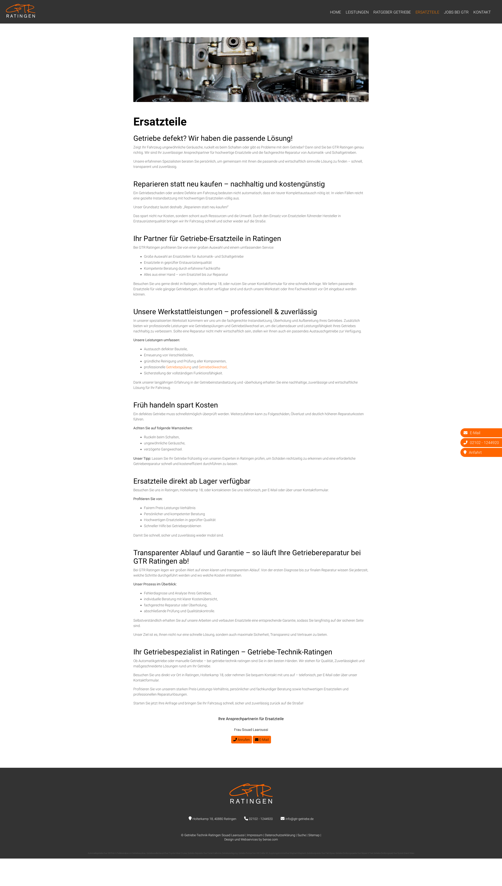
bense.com (270, 839)
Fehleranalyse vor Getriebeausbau (131, 853)
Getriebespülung (179, 367)
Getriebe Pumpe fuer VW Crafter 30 (253, 853)
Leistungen (357, 12)
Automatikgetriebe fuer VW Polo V (102, 853)
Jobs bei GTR (456, 12)
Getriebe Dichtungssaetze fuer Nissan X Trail (354, 853)
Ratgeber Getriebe (392, 12)
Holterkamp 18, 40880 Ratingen (214, 819)
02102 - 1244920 (261, 819)
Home (335, 12)
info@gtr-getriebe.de (300, 819)
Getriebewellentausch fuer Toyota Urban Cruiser (166, 853)
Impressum (255, 835)
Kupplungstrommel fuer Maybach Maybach (287, 853)
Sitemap (314, 835)
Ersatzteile (427, 12)
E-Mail (263, 740)
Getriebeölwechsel (213, 367)
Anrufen (243, 740)
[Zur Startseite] (20, 16)
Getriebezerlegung (230, 853)
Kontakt (482, 12)
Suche (301, 835)
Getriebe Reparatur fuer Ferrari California (204, 853)
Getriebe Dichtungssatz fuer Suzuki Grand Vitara (394, 853)
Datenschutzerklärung (280, 835)
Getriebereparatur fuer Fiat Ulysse (321, 853)
